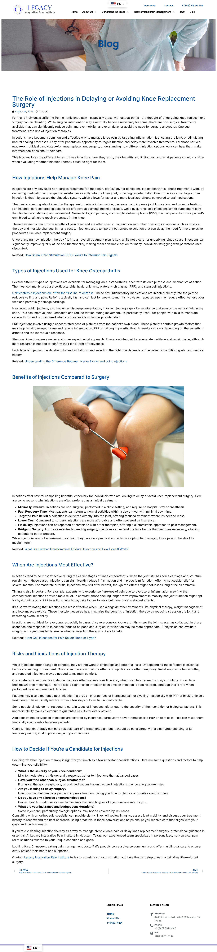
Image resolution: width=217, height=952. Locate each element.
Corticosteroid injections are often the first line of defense (53, 293)
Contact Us (113, 918)
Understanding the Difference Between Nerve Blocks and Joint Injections (76, 361)
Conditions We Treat (113, 11)
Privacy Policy (114, 922)
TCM (182, 11)
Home (74, 11)
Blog (192, 11)
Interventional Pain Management (152, 11)
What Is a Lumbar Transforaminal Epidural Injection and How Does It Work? (76, 549)
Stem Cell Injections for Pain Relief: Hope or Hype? (60, 638)
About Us (87, 11)
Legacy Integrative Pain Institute (46, 857)
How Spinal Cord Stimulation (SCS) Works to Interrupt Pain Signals (71, 255)
